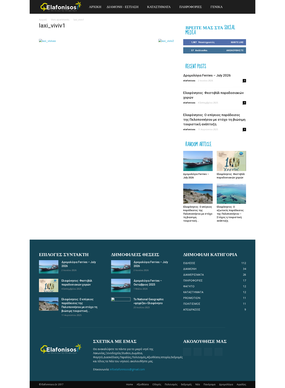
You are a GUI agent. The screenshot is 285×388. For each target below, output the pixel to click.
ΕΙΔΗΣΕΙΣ (189, 263)
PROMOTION (191, 298)
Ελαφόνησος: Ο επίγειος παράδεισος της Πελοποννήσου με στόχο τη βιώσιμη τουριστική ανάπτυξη (214, 119)
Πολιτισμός (171, 384)
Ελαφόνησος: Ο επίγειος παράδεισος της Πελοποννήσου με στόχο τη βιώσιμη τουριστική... (197, 213)
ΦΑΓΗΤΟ (188, 286)
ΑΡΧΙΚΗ (95, 6)
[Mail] (208, 352)
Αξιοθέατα (143, 384)
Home (129, 384)
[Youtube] (218, 352)
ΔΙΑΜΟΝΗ (189, 269)
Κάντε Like (237, 42)
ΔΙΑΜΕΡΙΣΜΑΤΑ (193, 274)
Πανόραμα (209, 384)
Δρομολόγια (226, 384)
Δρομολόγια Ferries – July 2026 (207, 75)
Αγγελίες (241, 384)
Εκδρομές (186, 384)
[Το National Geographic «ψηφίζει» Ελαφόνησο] (120, 304)
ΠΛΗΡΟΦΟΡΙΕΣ (190, 6)
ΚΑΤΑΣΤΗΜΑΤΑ (159, 6)
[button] (241, 7)
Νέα (197, 384)
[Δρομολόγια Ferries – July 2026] (198, 161)
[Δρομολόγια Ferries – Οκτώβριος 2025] (120, 285)
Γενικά (217, 6)
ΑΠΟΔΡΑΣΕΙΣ (191, 309)
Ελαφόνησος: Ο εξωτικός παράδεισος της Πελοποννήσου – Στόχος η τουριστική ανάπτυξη (230, 213)
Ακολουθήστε (234, 50)
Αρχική (43, 19)
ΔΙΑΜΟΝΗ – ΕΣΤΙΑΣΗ (122, 6)
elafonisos (189, 80)
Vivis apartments (60, 19)
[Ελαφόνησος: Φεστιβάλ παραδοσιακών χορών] (231, 161)
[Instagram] (197, 352)
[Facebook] (187, 352)
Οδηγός (156, 384)
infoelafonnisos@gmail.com (127, 369)
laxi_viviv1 (52, 25)
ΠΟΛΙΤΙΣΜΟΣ (191, 303)
